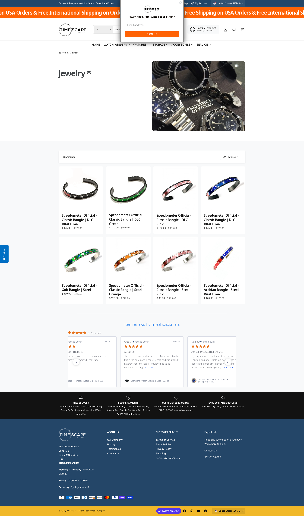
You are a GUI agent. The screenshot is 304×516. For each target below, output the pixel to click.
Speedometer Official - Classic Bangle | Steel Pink (173, 289)
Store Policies (163, 444)
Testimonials (114, 448)
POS (79, 511)
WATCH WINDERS (115, 44)
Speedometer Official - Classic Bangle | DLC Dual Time (79, 219)
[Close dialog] (180, 2)
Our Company (115, 439)
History (111, 444)
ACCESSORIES (180, 44)
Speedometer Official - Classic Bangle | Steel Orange (126, 289)
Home (65, 52)
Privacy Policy (163, 448)
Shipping (161, 453)
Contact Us (113, 453)
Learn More (109, 3)
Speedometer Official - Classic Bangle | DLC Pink (173, 219)
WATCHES (139, 44)
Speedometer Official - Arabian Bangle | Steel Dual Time (221, 289)
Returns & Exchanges (168, 458)
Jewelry (74, 52)
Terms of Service (165, 439)
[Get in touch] (234, 29)
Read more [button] (150, 367)
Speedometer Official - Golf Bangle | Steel (79, 287)
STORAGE (159, 44)
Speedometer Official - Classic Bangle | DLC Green (126, 219)
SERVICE (202, 44)
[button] (242, 29)
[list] (152, 405)
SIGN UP (152, 34)
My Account (201, 3)
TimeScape (71, 511)
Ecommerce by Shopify (94, 511)
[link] (85, 380)
